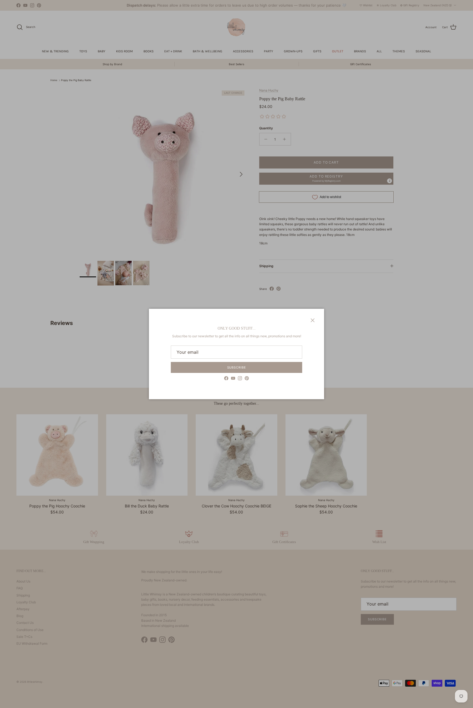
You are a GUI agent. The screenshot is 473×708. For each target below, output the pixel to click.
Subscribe (236, 367)
